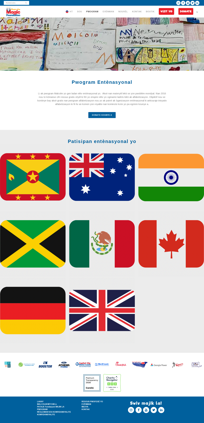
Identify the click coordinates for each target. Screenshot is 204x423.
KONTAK (86, 409)
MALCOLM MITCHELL (47, 404)
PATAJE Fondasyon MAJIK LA (50, 407)
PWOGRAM (42, 409)
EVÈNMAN (86, 404)
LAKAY (40, 402)
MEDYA (85, 407)
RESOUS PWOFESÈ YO (92, 402)
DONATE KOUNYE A (102, 115)
